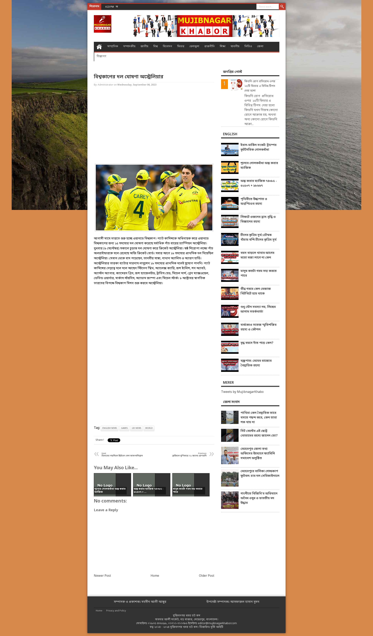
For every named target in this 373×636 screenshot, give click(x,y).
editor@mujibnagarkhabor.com (217, 623)
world (149, 428)
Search (282, 7)
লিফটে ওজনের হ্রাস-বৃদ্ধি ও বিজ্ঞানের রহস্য (258, 219)
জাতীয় (144, 46)
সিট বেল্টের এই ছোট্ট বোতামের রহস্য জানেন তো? (259, 433)
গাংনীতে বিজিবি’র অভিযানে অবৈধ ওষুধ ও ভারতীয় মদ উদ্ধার (259, 498)
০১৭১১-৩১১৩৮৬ (177, 623)
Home (99, 47)
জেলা (260, 46)
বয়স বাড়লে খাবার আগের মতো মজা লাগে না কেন (257, 255)
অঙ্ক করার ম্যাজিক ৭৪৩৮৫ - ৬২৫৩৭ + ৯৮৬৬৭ (139, 6)
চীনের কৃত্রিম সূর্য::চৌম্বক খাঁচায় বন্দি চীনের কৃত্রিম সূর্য (258, 237)
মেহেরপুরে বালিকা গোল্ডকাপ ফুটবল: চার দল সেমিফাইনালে (260, 473)
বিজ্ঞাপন (101, 56)
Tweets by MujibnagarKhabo (242, 392)
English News (109, 428)
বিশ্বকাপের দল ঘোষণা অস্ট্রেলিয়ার (128, 77)
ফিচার (180, 46)
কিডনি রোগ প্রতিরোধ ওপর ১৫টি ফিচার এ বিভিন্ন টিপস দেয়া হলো (259, 86)
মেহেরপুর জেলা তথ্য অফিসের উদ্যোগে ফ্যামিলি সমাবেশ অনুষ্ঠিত (258, 453)
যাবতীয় (235, 46)
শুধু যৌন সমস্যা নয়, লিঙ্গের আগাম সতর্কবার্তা (258, 309)
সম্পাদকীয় (129, 46)
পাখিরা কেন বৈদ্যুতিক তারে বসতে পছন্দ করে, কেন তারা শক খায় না (259, 418)
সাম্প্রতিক (112, 46)
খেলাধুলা (194, 46)
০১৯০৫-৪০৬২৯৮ (157, 623)
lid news (136, 428)
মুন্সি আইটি (217, 627)
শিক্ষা (223, 46)
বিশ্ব (155, 46)
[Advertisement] (15, 62)
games (124, 428)
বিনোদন (167, 46)
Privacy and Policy (116, 610)
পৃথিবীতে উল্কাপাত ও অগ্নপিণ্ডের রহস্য (254, 201)
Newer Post (102, 576)
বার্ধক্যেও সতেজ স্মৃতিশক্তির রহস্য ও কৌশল (258, 327)
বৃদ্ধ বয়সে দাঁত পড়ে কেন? (257, 343)
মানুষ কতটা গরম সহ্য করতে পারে (259, 273)
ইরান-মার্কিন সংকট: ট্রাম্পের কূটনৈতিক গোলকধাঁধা (258, 147)
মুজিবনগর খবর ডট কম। (184, 627)
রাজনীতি (209, 46)
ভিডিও (248, 46)
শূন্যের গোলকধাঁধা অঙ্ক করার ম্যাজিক (259, 165)
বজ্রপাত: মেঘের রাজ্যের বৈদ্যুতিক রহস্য (256, 363)
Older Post (206, 576)
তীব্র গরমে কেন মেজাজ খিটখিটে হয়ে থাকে (256, 291)
